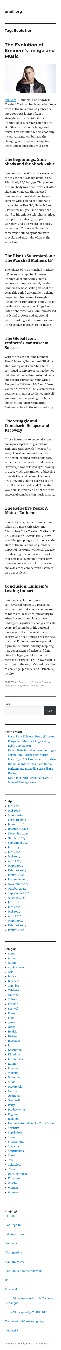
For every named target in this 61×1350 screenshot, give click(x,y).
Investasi (14, 1040)
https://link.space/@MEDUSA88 (26, 1312)
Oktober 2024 (17, 888)
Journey (17, 685)
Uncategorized (17, 1173)
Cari (7, 704)
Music (25, 685)
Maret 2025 (15, 865)
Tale (11, 1160)
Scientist (13, 1128)
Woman (13, 1187)
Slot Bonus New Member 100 (23, 1270)
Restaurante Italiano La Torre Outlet (31, 1123)
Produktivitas (16, 1109)
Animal (12, 958)
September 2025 (18, 842)
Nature (12, 1091)
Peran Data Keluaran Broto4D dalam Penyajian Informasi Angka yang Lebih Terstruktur (31, 741)
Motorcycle (15, 1086)
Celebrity (23, 682)
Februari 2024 (17, 925)
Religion (13, 1118)
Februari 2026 (17, 819)
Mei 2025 (14, 856)
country (13, 994)
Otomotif (14, 1100)
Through (34, 685)
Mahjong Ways (14, 1261)
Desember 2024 (18, 879)
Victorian (14, 1178)
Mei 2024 (14, 911)
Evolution (47, 682)
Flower (12, 1013)
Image (8, 685)
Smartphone (16, 1141)
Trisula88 (11, 1289)
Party (11, 1105)
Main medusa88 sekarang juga (24, 1321)
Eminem (36, 682)
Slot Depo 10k (13, 1225)
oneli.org (13, 11)
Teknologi (14, 1164)
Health (12, 1031)
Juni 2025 (14, 852)
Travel (12, 1169)
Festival (13, 1008)
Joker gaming (13, 1252)
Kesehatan (15, 1050)
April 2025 (14, 861)
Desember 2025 (18, 829)
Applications (16, 967)
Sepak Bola (15, 1132)
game (11, 1022)
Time (42, 685)
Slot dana (11, 1243)
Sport (11, 1155)
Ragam (12, 1114)
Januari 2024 (16, 930)
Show (11, 1137)
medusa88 (11, 1330)
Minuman (14, 1077)
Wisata (12, 1183)
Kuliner (13, 1063)
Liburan (13, 1068)
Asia (10, 971)
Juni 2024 (14, 907)
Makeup (13, 1072)
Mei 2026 (14, 810)
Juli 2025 (13, 847)
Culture (12, 999)
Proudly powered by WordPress (33, 1343)
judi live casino (14, 1234)
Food (11, 1017)
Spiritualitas (16, 1150)
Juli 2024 (13, 902)
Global (12, 1027)
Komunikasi (16, 1059)
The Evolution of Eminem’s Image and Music (30, 50)
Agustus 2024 (17, 897)
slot (7, 1280)
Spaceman (14, 1146)
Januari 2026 (16, 824)
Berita (12, 976)
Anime (12, 962)
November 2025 (18, 833)
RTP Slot (10, 1215)
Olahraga (14, 1095)
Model (12, 1082)
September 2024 (18, 893)
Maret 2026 (15, 815)
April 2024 (14, 916)
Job (10, 1045)
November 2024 (18, 884)
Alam (11, 953)
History (13, 1036)
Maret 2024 (15, 920)
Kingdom (14, 1054)
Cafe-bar (13, 985)
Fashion (13, 1004)
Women (13, 1192)
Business (13, 981)
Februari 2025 (17, 870)
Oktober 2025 (17, 838)
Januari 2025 (16, 874)
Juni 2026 (14, 806)
